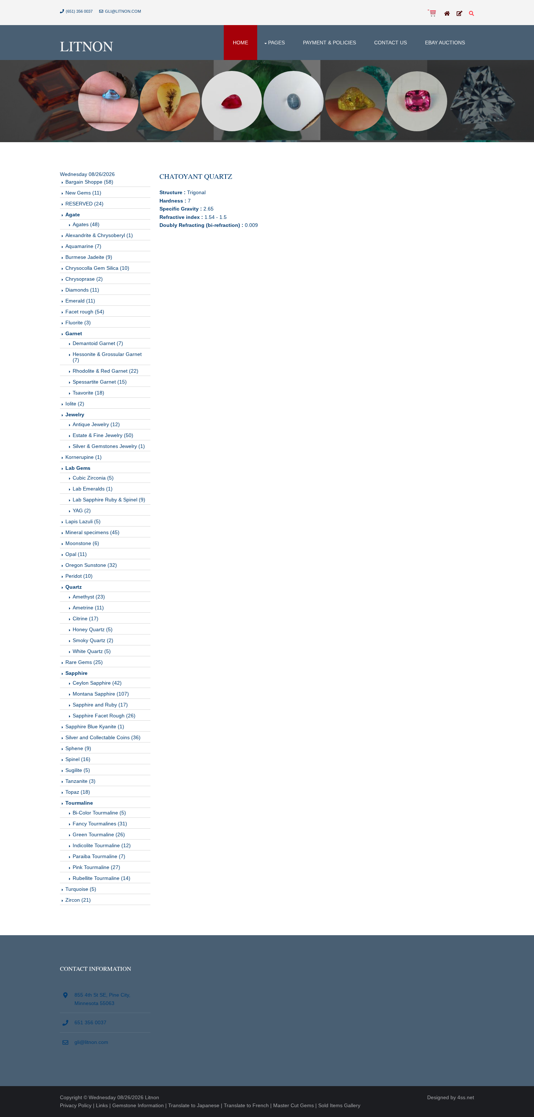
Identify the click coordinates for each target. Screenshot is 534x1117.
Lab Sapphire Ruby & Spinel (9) (109, 500)
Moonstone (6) (82, 543)
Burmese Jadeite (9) (88, 257)
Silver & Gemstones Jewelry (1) (109, 446)
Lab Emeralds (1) (93, 489)
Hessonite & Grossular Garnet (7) (107, 357)
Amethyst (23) (89, 597)
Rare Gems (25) (84, 662)
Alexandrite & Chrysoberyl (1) (99, 235)
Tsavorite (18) (88, 393)
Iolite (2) (74, 404)
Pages (276, 42)
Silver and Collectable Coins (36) (103, 737)
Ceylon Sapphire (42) (97, 683)
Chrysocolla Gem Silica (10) (97, 268)
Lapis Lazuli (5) (83, 521)
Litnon (86, 45)
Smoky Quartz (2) (93, 640)
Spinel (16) (77, 759)
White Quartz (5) (92, 651)
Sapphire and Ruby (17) (100, 705)
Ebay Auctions (445, 42)
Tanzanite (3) (80, 781)
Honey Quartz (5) (93, 629)
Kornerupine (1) (83, 457)
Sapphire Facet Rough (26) (104, 715)
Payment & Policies (329, 42)
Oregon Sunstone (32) (91, 565)
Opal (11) (76, 554)
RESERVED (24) (84, 204)
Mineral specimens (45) (92, 532)
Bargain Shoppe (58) (89, 182)
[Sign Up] (459, 14)
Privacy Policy (76, 1105)
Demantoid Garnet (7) (98, 343)
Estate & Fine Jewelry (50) (103, 435)
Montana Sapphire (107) (101, 694)
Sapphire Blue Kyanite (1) (94, 726)
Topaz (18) (77, 792)
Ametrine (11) (88, 607)
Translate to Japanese (193, 1105)
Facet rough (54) (84, 312)
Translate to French (246, 1105)
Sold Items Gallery (339, 1105)
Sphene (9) (78, 748)
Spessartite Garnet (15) (100, 382)
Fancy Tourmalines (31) (100, 823)
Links (102, 1105)
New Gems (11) (83, 193)
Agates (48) (86, 224)
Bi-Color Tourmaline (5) (99, 813)
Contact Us (390, 42)
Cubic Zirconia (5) (93, 478)
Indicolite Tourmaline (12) (102, 845)
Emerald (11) (80, 301)
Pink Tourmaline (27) (96, 867)
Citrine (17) (85, 618)
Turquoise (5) (80, 889)
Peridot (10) (79, 576)
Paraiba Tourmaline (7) (99, 856)
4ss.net (465, 1097)
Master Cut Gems (293, 1105)
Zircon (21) (78, 900)
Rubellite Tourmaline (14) (101, 878)
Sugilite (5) (77, 770)
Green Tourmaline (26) (99, 834)
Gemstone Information (138, 1105)
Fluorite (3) (78, 322)
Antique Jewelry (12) (96, 424)
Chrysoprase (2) (84, 279)
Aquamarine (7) (83, 246)
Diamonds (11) (82, 290)
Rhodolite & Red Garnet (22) (105, 371)
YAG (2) (82, 510)
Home (240, 42)
